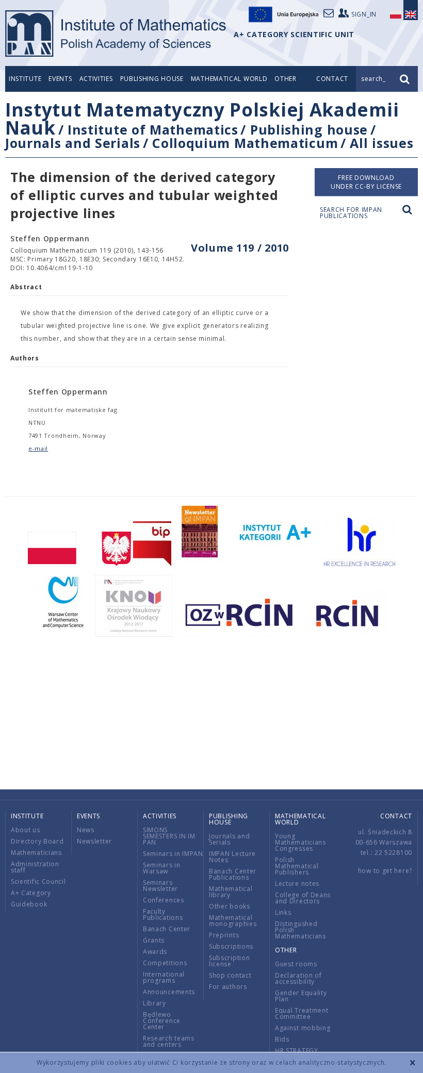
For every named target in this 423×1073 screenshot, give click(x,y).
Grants (154, 940)
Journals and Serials (72, 143)
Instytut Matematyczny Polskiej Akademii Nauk (202, 118)
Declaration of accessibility (298, 978)
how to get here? (385, 870)
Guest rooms (296, 964)
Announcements (169, 991)
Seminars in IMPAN (173, 853)
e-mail (38, 448)
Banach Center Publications (232, 874)
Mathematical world (229, 78)
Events (60, 78)
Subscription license (229, 960)
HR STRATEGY (296, 1050)
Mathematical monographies (232, 920)
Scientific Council (38, 881)
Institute (25, 78)
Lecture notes (297, 883)
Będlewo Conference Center (162, 1020)
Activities (96, 78)
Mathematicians (36, 852)
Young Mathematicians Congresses (300, 842)
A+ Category (31, 892)
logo (116, 33)
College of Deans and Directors (303, 897)
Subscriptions (231, 946)
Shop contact (230, 975)
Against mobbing (303, 1028)
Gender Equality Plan (301, 995)
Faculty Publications (163, 914)
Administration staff (35, 867)
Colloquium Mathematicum (245, 143)
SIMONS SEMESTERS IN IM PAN (169, 836)
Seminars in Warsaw (162, 868)
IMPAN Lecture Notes (232, 856)
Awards (155, 951)
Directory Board (37, 841)
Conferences (163, 900)
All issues (381, 143)
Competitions (165, 963)
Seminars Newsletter (160, 885)
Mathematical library (230, 891)
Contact (396, 816)
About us (25, 830)
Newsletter (94, 841)
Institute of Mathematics (153, 129)
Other (285, 78)
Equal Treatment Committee (302, 1013)
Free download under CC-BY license (366, 182)
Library (154, 1003)
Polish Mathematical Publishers (296, 866)
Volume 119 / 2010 (240, 248)
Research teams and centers (168, 1041)
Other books (229, 906)
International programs (164, 977)
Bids (282, 1039)
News (85, 830)
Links (283, 912)
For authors (228, 986)
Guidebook (29, 904)
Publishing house (152, 78)
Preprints (224, 935)
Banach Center (166, 929)
